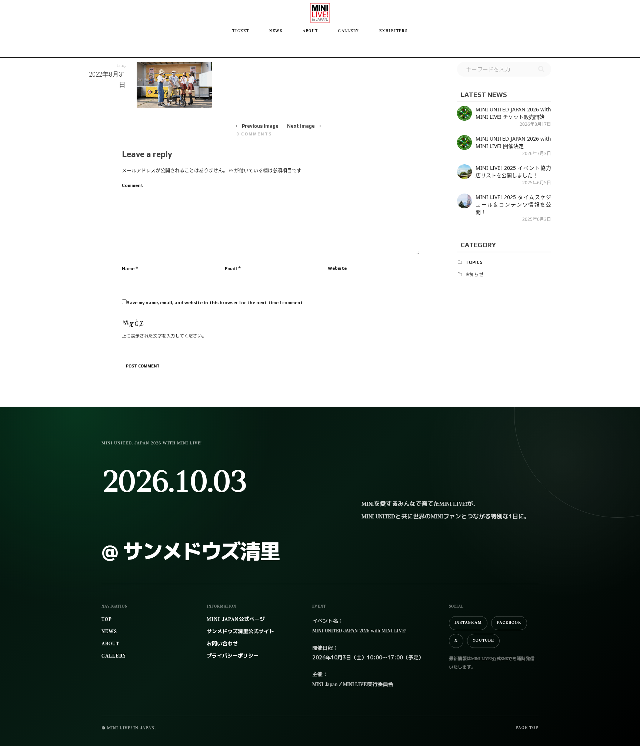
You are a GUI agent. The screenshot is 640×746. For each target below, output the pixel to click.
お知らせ (474, 274)
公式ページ (235, 619)
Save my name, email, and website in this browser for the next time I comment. (215, 302)
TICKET (240, 31)
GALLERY (348, 31)
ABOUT (310, 31)
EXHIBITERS (393, 31)
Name (128, 268)
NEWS (276, 31)
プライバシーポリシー (233, 656)
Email (231, 268)
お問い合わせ (222, 644)
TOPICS (474, 262)
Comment (132, 185)
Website (337, 268)
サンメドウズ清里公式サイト (240, 632)
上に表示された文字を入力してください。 (164, 336)
